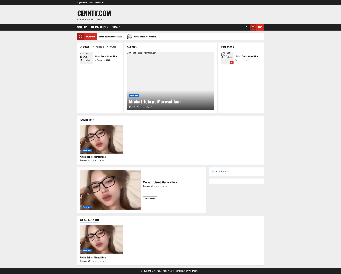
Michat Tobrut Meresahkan (109, 36)
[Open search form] (247, 27)
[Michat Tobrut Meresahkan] (170, 81)
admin (133, 107)
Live (260, 27)
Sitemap (116, 27)
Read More (151, 199)
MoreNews (180, 270)
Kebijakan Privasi (99, 27)
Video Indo (82, 27)
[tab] (86, 47)
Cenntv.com (94, 13)
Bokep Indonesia (220, 171)
